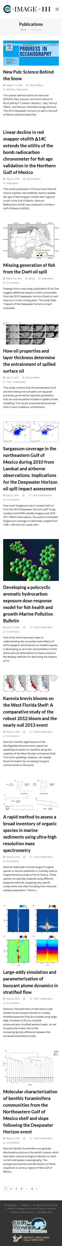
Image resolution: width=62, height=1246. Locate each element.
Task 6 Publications (43, 627)
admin (31, 278)
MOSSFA (10, 89)
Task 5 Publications (43, 1138)
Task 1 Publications (16, 381)
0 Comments (13, 282)
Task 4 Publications (42, 495)
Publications (22, 89)
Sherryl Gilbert (36, 85)
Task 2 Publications (43, 856)
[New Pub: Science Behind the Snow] (31, 63)
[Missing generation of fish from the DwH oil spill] (31, 257)
